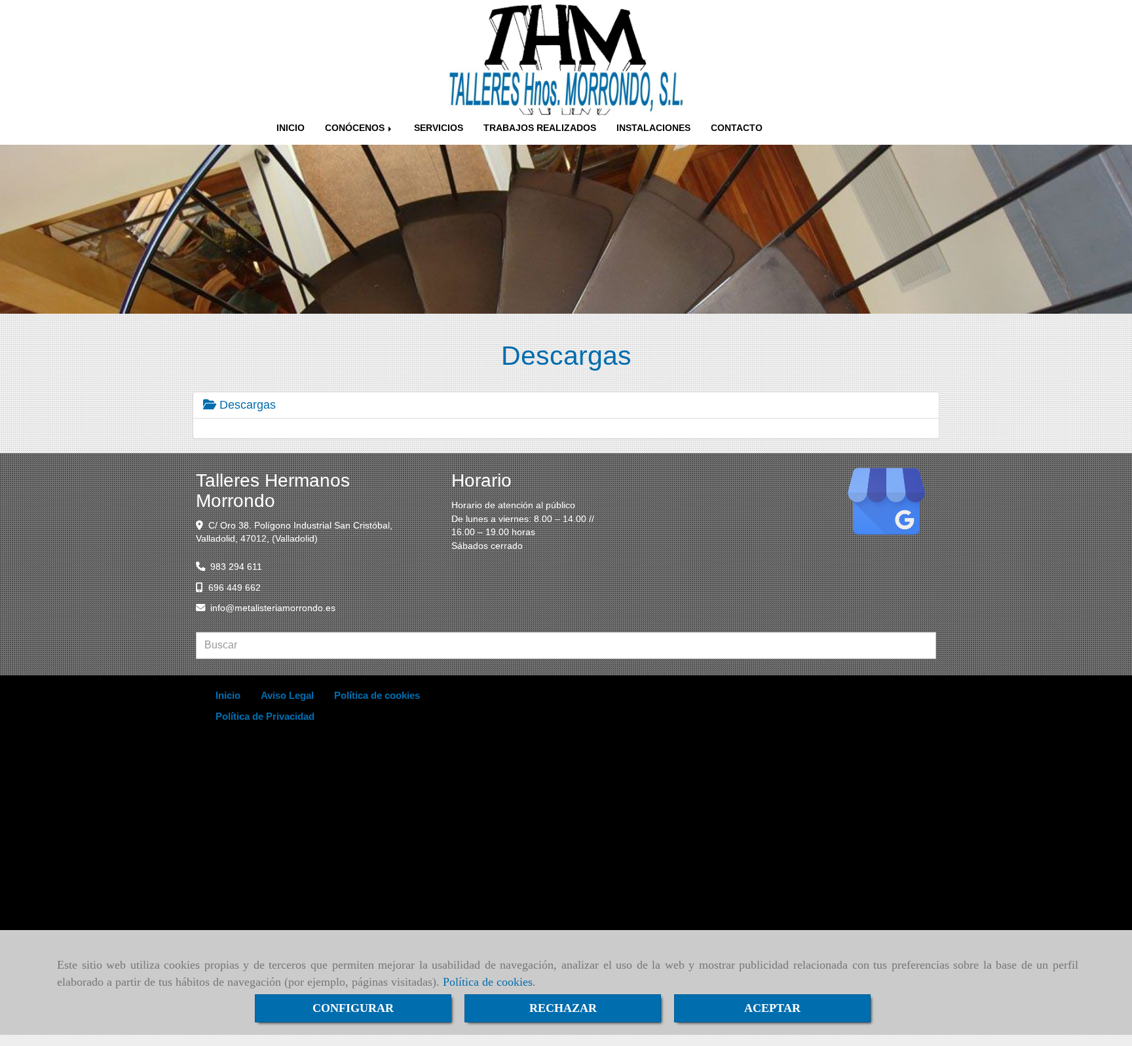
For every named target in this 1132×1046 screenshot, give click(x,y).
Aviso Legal (287, 695)
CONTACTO (737, 127)
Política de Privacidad (265, 716)
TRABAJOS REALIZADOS (539, 127)
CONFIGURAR (353, 1008)
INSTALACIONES (653, 127)
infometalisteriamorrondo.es (272, 608)
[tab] (566, 405)
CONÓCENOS (356, 127)
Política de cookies (488, 981)
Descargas (246, 404)
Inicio (228, 695)
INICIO (290, 127)
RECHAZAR (563, 1008)
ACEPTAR (772, 1008)
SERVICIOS (438, 127)
